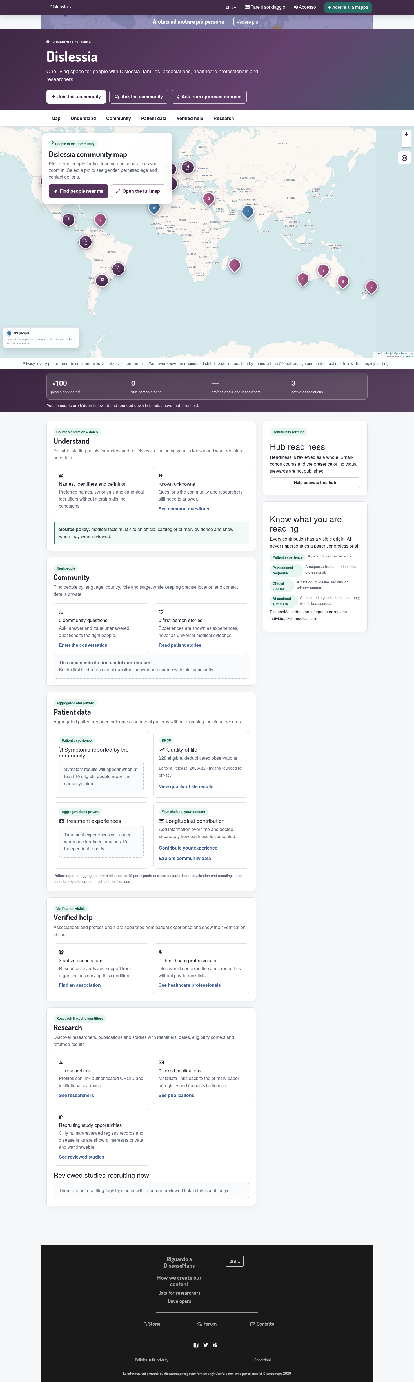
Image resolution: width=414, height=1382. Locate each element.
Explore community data (185, 858)
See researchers (76, 1095)
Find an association (80, 985)
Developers (179, 1301)
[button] (59, 7)
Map (56, 118)
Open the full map (141, 191)
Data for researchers (179, 1293)
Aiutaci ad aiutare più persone (188, 21)
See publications (176, 1095)
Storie (154, 1324)
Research (223, 118)
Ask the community (142, 96)
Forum (209, 1324)
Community (118, 118)
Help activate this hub (315, 482)
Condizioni (262, 1359)
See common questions (184, 508)
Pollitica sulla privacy (151, 1359)
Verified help (190, 118)
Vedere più (247, 22)
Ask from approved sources (211, 96)
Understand (83, 118)
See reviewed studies (81, 1157)
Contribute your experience (188, 848)
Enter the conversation (83, 645)
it (235, 1261)
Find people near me (81, 191)
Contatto (264, 1324)
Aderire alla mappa (349, 7)
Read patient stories (180, 645)
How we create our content (179, 1281)
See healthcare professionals (190, 985)
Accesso (307, 7)
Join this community (79, 96)
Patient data (153, 118)
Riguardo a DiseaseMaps (179, 1262)
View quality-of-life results (186, 786)
